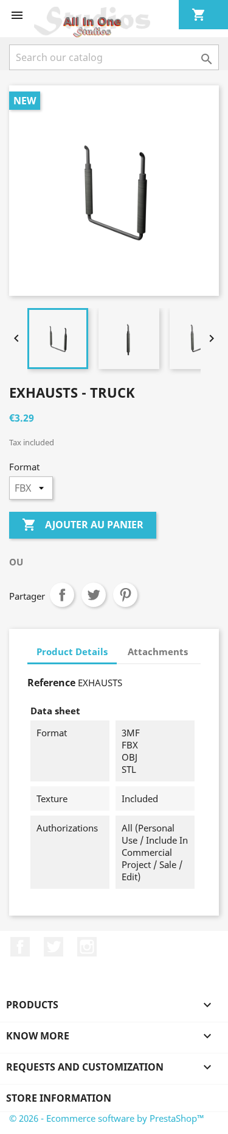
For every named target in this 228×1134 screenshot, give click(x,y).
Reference (51, 682)
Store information (58, 1098)
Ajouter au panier (82, 524)
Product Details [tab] (72, 651)
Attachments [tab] (158, 651)
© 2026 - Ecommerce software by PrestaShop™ (106, 1118)
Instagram (87, 946)
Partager (62, 595)
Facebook (20, 946)
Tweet (93, 595)
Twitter (53, 946)
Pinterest (125, 595)
